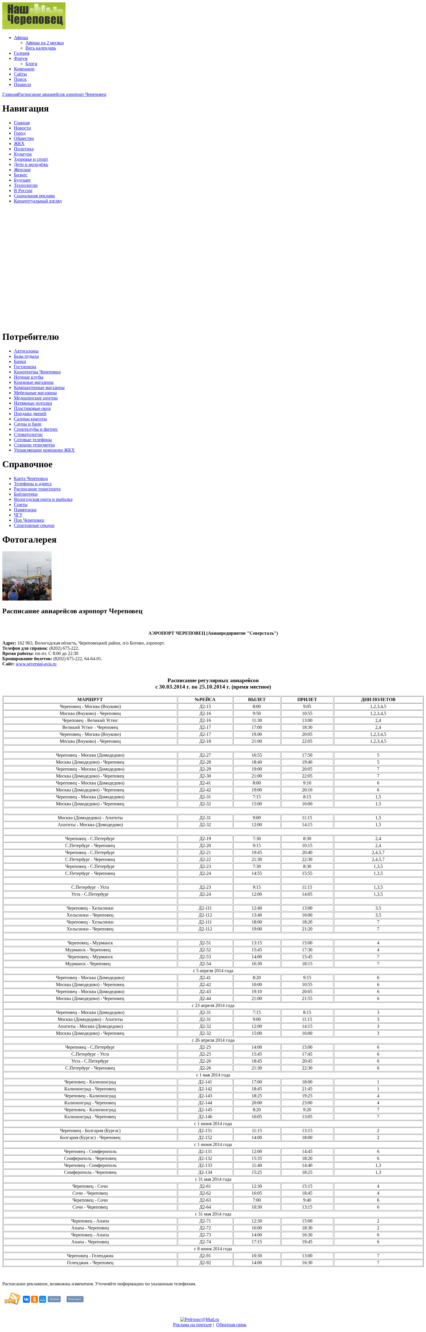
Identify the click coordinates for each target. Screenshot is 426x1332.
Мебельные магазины (35, 392)
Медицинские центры (36, 397)
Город (20, 133)
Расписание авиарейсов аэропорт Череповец (62, 94)
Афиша (21, 37)
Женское (22, 169)
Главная (10, 94)
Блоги (31, 63)
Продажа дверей (30, 413)
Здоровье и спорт (31, 159)
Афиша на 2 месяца (45, 42)
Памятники (25, 509)
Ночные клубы (28, 377)
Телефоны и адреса (33, 483)
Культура (23, 154)
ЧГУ (18, 514)
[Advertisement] (37, 266)
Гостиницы (25, 366)
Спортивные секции (34, 525)
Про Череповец (29, 520)
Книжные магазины (34, 382)
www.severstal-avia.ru (36, 663)
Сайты (20, 74)
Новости (22, 127)
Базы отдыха (26, 356)
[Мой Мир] (42, 1299)
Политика (24, 148)
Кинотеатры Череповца (37, 371)
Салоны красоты (30, 418)
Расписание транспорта (37, 488)
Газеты (21, 504)
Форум (21, 58)
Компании (24, 68)
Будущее (22, 180)
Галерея (21, 53)
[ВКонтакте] (26, 1299)
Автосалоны (26, 350)
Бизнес (21, 174)
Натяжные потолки (33, 403)
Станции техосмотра (34, 444)
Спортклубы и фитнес (36, 429)
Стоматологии (28, 434)
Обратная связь (231, 1324)
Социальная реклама (34, 195)
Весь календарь (41, 47)
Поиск (20, 79)
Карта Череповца (31, 478)
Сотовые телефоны (33, 439)
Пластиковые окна (32, 408)
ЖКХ (19, 143)
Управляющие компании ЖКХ (44, 450)
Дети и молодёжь (31, 164)
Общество (24, 138)
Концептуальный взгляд (38, 200)
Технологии (26, 185)
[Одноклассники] (34, 1299)
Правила (22, 84)
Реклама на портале (192, 1324)
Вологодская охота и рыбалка (43, 499)
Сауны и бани (27, 424)
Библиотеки (26, 494)
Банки (20, 361)
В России (23, 190)
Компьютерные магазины (39, 387)
